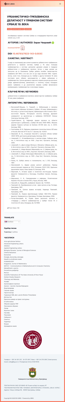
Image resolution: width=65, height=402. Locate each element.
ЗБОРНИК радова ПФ (17, 29)
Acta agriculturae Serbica (12, 241)
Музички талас (9, 310)
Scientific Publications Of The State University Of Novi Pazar (23, 275)
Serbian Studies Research (12, 277)
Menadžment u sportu (11, 268)
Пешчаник (7, 315)
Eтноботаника (8, 301)
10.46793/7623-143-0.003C (27, 53)
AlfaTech (7, 246)
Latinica (15, 232)
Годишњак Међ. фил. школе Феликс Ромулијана (20, 295)
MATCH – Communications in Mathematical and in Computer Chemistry (27, 266)
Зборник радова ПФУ (11, 304)
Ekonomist (7, 255)
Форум (6, 324)
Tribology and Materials (11, 279)
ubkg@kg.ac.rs (13, 362)
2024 (9, 29)
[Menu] (60, 4)
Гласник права (9, 290)
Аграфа (6, 281)
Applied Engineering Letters (13, 248)
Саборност (7, 317)
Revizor (6, 272)
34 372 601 (27, 359)
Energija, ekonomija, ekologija (13, 257)
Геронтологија (9, 292)
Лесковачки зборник (11, 306)
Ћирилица (7, 232)
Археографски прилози (12, 284)
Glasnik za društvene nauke (13, 259)
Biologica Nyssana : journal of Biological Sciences (20, 250)
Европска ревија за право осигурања (16, 299)
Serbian (10, 222)
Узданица (7, 321)
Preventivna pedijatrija (11, 270)
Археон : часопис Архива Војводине (16, 286)
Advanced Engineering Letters (13, 243)
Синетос (7, 319)
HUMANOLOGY (9, 261)
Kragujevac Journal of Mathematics (15, 264)
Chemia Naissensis (10, 252)
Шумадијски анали (10, 326)
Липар (6, 308)
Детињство (8, 297)
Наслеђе (7, 313)
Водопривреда (9, 288)
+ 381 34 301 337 (16, 359)
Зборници (28, 29)
